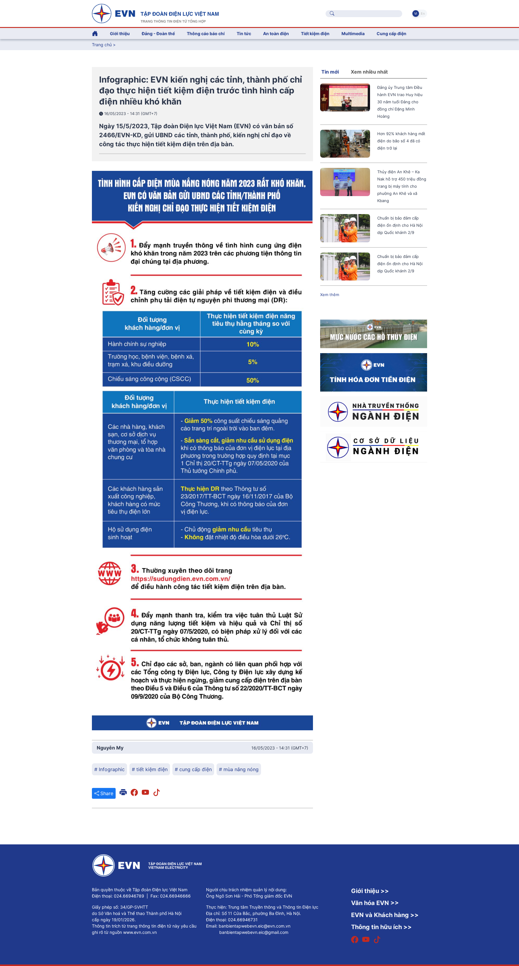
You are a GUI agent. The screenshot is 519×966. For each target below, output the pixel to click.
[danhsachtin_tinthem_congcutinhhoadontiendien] (373, 372)
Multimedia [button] (353, 33)
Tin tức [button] (244, 33)
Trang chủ (102, 44)
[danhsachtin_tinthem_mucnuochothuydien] (373, 334)
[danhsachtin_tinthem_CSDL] (373, 447)
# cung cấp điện (193, 769)
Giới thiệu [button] (120, 33)
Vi (415, 13)
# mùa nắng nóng (239, 769)
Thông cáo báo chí (206, 33)
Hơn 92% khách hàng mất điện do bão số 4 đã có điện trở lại (401, 140)
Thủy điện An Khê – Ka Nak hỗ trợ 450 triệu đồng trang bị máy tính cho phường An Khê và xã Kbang (401, 186)
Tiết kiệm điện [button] (315, 33)
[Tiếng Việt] (155, 13)
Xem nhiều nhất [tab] (369, 72)
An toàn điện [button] (276, 33)
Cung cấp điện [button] (391, 33)
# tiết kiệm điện (150, 769)
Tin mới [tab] (330, 72)
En (423, 13)
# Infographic (109, 769)
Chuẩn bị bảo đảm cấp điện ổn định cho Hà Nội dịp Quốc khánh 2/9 (400, 225)
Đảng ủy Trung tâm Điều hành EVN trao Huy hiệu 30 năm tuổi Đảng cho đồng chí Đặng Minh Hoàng (400, 102)
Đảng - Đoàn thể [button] (158, 33)
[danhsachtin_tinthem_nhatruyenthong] (373, 411)
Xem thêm (329, 294)
